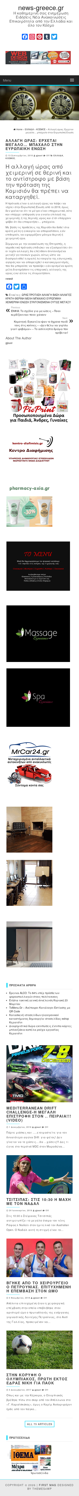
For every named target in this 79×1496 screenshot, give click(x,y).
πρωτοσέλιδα (39, 1473)
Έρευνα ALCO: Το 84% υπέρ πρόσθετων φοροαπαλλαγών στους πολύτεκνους (34, 994)
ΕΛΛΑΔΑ (58, 155)
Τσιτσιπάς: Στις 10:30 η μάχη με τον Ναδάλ (38, 1201)
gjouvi (39, 155)
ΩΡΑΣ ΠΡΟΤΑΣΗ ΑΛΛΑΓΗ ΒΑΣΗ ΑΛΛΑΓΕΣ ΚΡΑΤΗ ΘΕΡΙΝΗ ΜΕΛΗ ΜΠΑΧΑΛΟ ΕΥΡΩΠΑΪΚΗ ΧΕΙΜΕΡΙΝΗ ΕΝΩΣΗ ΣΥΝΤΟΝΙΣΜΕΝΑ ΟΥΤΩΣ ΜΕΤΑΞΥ (38, 298)
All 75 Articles (39, 1424)
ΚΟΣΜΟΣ (10, 158)
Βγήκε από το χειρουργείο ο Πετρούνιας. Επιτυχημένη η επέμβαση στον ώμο (38, 1286)
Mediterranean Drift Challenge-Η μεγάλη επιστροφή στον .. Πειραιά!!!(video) (38, 1114)
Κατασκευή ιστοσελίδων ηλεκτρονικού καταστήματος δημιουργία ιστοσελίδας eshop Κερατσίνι (39, 1018)
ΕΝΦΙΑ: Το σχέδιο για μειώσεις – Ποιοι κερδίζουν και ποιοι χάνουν (36, 311)
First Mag (47, 1485)
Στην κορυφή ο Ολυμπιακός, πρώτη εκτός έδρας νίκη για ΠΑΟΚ (37, 1378)
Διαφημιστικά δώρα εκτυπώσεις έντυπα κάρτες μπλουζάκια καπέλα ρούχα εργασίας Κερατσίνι (40, 1029)
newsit (9, 278)
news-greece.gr (41, 7)
